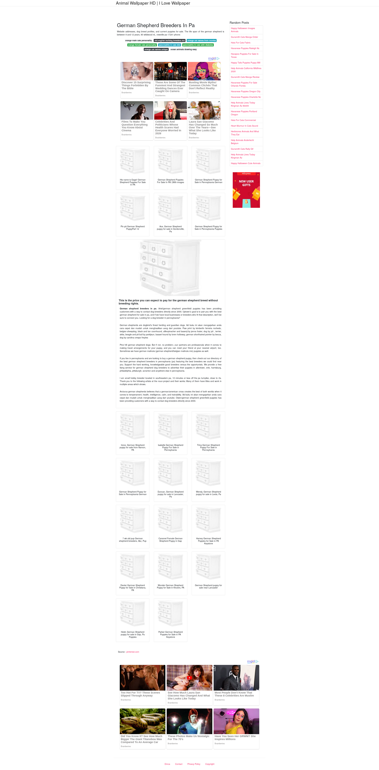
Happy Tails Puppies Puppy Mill (245, 62)
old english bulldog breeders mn (170, 40)
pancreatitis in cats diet (169, 44)
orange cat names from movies (201, 40)
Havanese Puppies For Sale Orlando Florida (244, 84)
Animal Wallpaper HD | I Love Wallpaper (153, 3)
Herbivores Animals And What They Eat (245, 133)
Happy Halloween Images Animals (243, 30)
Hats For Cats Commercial (243, 120)
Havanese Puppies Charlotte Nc (246, 96)
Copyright (209, 763)
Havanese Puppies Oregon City (245, 91)
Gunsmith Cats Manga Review (245, 76)
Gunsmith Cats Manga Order (244, 36)
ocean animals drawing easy (184, 49)
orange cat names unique (156, 49)
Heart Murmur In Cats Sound (244, 125)
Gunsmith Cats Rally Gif (242, 148)
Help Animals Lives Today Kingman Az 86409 (243, 104)
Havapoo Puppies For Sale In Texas (244, 55)
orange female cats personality (142, 44)
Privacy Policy (193, 763)
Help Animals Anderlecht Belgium (242, 142)
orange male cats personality (138, 40)
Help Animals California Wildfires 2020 (246, 70)
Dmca (167, 763)
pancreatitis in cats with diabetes (198, 44)
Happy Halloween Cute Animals (245, 163)
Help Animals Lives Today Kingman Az (243, 156)
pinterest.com (132, 651)
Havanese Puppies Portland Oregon (244, 113)
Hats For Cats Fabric (240, 42)
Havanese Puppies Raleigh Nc (245, 48)
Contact (178, 763)
